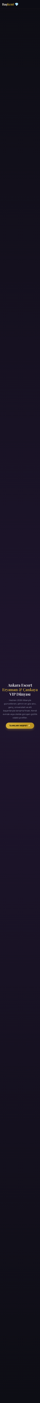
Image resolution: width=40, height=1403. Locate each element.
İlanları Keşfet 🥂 (20, 726)
